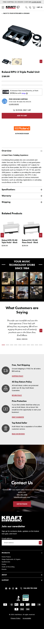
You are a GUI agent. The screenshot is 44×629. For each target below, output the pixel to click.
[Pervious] (2, 235)
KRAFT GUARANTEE (18, 417)
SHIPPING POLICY (17, 376)
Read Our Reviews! (18, 434)
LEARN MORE (36, 2)
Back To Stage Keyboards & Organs (16, 13)
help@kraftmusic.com (22, 497)
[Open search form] (26, 7)
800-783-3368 (22, 495)
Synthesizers (6, 562)
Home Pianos (6, 557)
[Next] (40, 235)
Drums (4, 564)
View (15, 233)
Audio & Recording (8, 567)
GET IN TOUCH (22, 504)
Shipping (6, 202)
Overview (6, 151)
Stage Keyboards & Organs (11, 559)
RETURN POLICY (17, 395)
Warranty (6, 196)
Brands (4, 569)
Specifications (8, 190)
